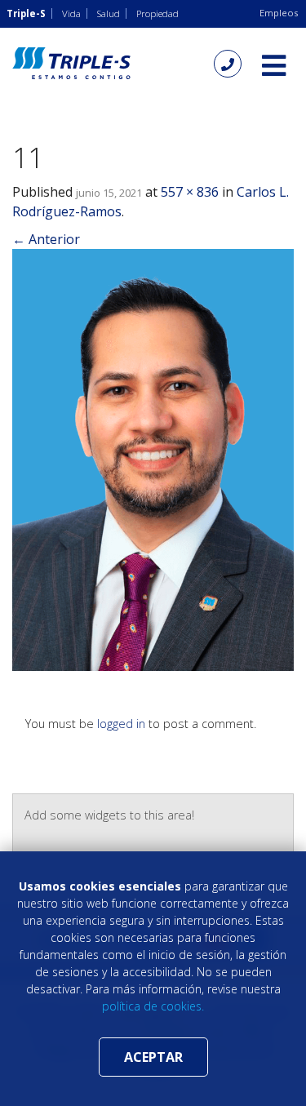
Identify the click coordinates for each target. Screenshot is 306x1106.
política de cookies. (153, 1006)
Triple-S (26, 13)
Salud (108, 13)
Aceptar (153, 1057)
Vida (71, 13)
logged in (121, 723)
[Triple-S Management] (71, 63)
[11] (153, 459)
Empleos (278, 13)
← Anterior (46, 239)
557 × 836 (190, 192)
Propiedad (157, 13)
